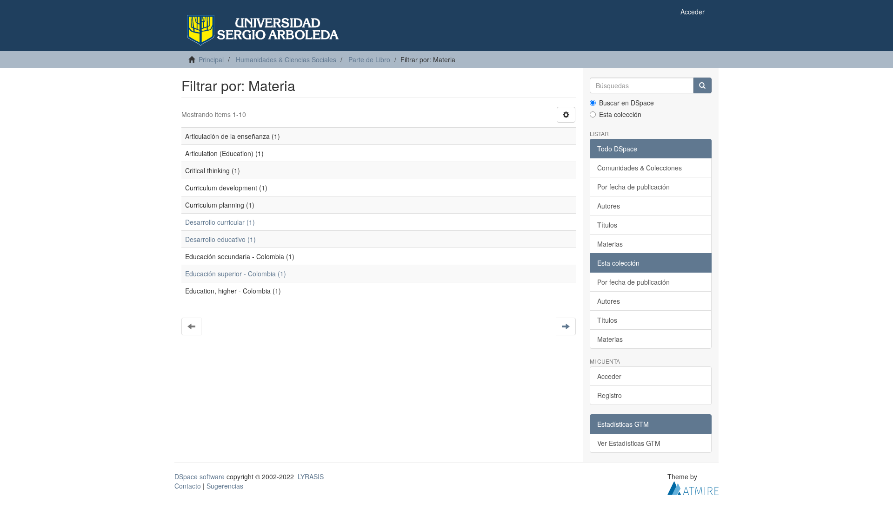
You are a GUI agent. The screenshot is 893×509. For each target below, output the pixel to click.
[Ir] (702, 85)
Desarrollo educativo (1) (220, 239)
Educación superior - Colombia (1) (235, 273)
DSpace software (199, 476)
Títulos (607, 224)
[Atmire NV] (693, 487)
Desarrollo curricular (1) (220, 222)
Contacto (187, 485)
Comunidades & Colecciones (639, 167)
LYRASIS (311, 476)
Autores (608, 205)
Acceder (609, 376)
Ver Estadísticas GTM (628, 443)
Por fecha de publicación (633, 186)
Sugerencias (225, 485)
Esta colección (620, 114)
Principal (211, 59)
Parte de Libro (369, 59)
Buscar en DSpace (626, 102)
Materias (610, 243)
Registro (609, 395)
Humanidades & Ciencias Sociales (286, 59)
